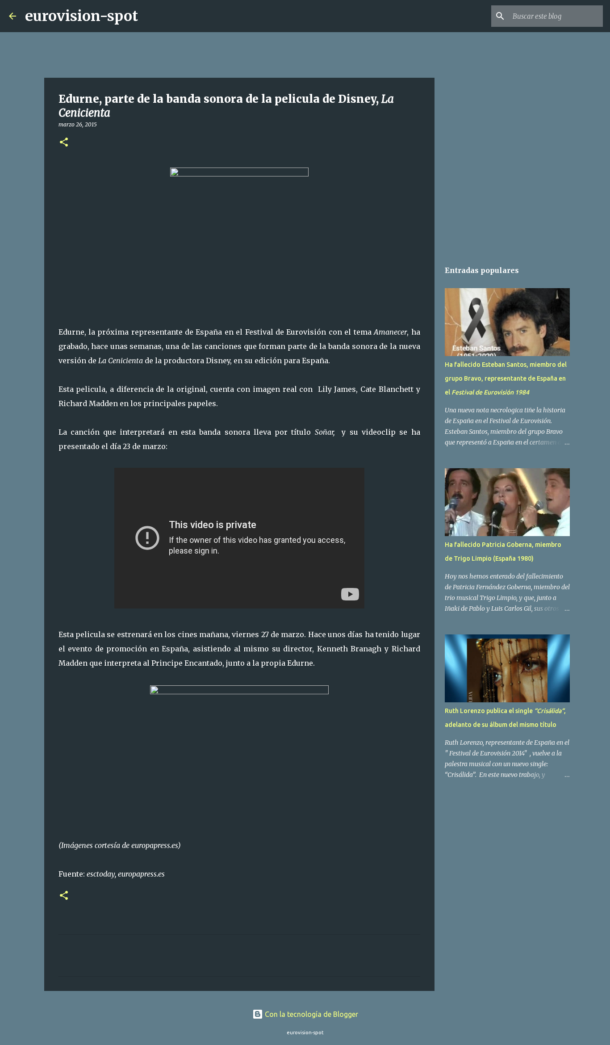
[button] (63, 143)
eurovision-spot (81, 16)
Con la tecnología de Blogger (310, 1014)
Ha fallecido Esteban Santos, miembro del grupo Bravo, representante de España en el (506, 378)
